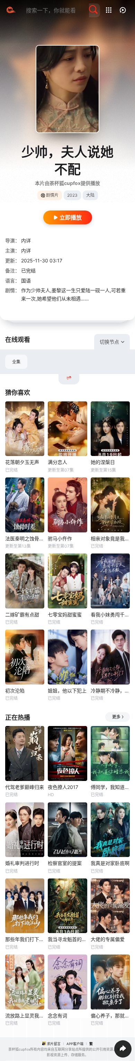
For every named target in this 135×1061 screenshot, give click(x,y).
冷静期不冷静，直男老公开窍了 (110, 691)
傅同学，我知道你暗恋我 (110, 787)
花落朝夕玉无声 (22, 462)
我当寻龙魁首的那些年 (67, 939)
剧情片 (52, 195)
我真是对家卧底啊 (110, 863)
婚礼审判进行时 (22, 863)
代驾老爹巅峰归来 (24, 787)
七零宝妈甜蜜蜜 (65, 614)
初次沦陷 (15, 691)
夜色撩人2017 (63, 787)
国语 (26, 280)
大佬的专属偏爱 (108, 939)
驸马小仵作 (60, 538)
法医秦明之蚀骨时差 (24, 538)
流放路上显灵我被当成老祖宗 (24, 1015)
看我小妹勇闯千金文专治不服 (110, 614)
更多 (116, 716)
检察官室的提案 (65, 863)
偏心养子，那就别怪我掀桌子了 (110, 1015)
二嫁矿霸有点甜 (22, 614)
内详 (26, 240)
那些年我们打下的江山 (24, 939)
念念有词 (57, 1015)
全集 (16, 361)
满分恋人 (57, 462)
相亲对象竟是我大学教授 (110, 538)
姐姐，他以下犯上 (67, 691)
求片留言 (54, 1044)
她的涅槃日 (103, 462)
